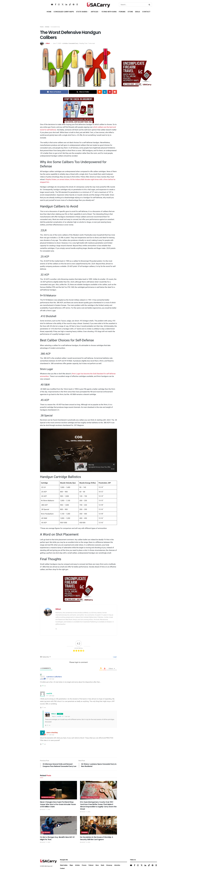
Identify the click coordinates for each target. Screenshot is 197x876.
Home (49, 12)
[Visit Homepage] (98, 4)
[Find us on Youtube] (52, 4)
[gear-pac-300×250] (137, 44)
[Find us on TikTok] (70, 4)
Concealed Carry (55, 27)
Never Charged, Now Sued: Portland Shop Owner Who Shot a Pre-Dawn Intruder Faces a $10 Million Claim (58, 804)
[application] (78, 450)
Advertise (117, 865)
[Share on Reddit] (99, 92)
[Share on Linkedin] (104, 92)
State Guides (64, 865)
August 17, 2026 (45, 809)
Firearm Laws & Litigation (90, 797)
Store (97, 865)
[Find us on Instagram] (59, 4)
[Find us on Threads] (77, 4)
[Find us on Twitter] (63, 4)
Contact (146, 12)
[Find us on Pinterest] (73, 4)
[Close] (114, 464)
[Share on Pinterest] (109, 92)
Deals (102, 865)
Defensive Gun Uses (48, 797)
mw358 (59, 716)
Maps (71, 865)
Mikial (48, 43)
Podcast (91, 865)
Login (115, 657)
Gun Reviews (46, 832)
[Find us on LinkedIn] (66, 4)
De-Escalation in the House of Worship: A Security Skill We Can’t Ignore (96, 838)
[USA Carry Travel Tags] (78, 110)
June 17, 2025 (57, 43)
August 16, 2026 (85, 842)
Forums (84, 865)
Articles (47, 27)
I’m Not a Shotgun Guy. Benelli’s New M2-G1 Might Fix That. (57, 838)
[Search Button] (150, 5)
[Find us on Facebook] (55, 4)
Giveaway (109, 865)
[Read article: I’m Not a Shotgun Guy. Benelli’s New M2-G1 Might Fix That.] (58, 825)
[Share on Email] (114, 92)
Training (84, 832)
